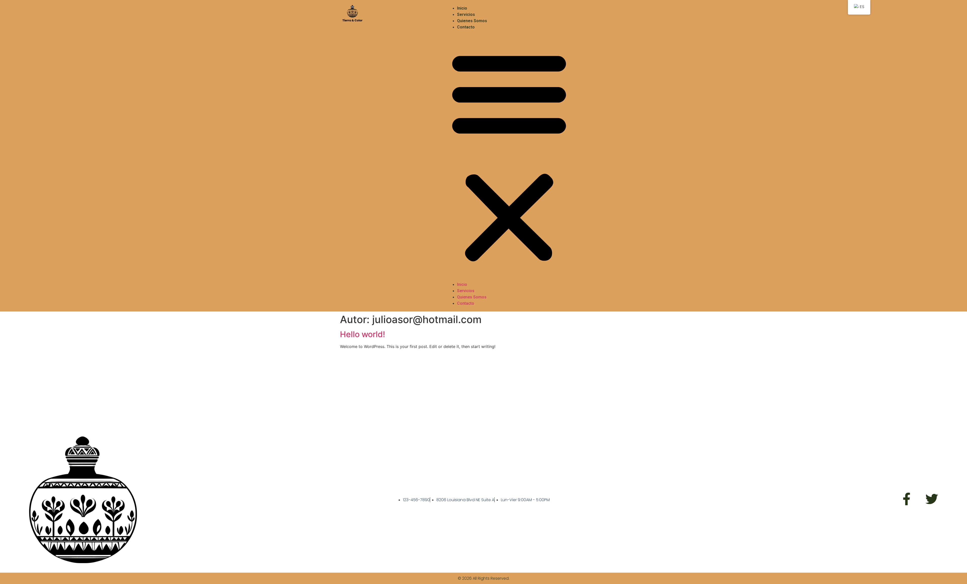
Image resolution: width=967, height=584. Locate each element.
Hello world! (362, 334)
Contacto (466, 27)
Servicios (466, 14)
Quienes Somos (472, 20)
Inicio (462, 8)
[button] (509, 155)
